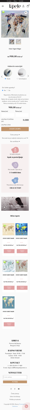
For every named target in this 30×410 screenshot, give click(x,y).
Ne (5, 90)
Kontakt (21, 1)
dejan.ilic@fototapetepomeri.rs (17, 368)
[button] (25, 12)
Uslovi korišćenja (15, 396)
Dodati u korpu (15, 129)
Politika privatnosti (15, 399)
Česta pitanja (14, 135)
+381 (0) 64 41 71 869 (15, 365)
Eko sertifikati (14, 141)
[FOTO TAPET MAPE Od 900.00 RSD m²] (8, 229)
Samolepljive (23, 79)
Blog (15, 1)
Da (9, 90)
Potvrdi (15, 382)
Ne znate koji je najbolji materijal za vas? (14, 138)
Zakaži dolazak (15, 358)
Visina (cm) (4, 111)
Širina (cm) (18, 111)
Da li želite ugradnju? (8, 87)
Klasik (8, 79)
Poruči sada (9, 251)
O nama (9, 1)
